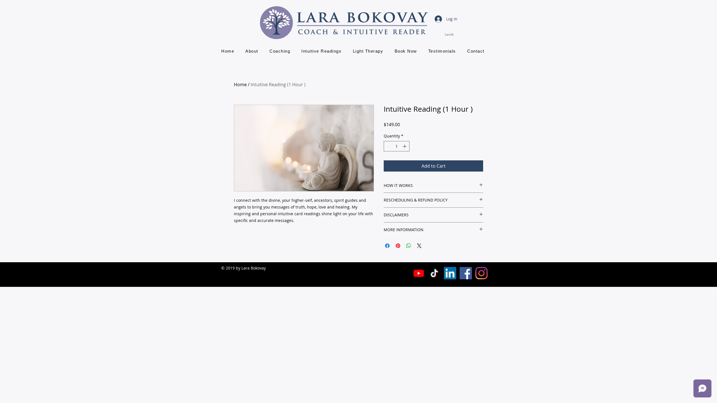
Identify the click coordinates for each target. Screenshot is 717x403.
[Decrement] (388, 146)
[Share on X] (419, 245)
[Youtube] (419, 273)
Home (240, 84)
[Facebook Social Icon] (466, 273)
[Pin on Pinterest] (398, 245)
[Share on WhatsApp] (408, 245)
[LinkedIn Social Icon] (450, 273)
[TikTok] (434, 273)
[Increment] (405, 146)
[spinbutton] (397, 146)
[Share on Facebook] (387, 245)
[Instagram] (481, 273)
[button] (451, 34)
